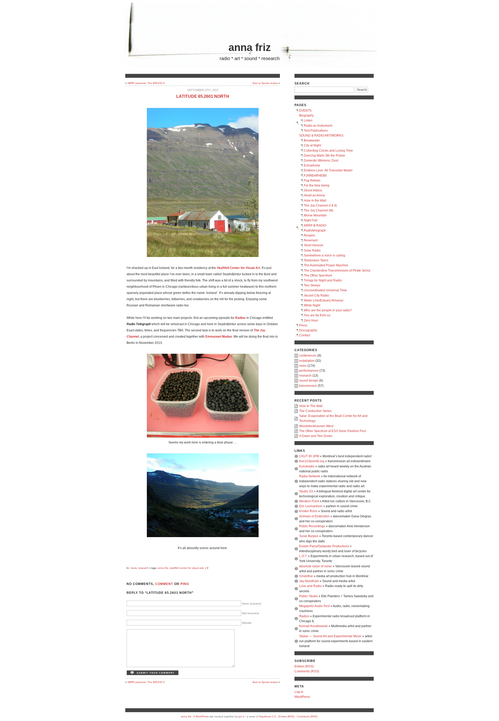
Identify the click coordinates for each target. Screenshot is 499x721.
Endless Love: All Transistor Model (328, 170)
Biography (306, 115)
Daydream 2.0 (267, 716)
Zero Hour (311, 320)
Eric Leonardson (311, 506)
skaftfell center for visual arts (187, 567)
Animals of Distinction (314, 516)
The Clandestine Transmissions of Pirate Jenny (337, 270)
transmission (308, 386)
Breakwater (312, 140)
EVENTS (305, 110)
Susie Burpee (308, 536)
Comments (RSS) (306, 671)
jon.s (241, 716)
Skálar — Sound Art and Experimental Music (330, 636)
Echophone (312, 165)
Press (303, 325)
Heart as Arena (314, 195)
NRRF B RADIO (315, 225)
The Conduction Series (315, 411)
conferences (308, 355)
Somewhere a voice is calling (324, 255)
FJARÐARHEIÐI (315, 175)
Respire (309, 235)
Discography (308, 330)
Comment (164, 584)
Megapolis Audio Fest (314, 606)
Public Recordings (312, 526)
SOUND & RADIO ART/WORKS (321, 135)
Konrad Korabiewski (313, 626)
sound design (308, 380)
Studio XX (306, 491)
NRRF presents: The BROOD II (146, 83)
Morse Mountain (315, 215)
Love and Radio (310, 586)
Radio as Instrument (318, 125)
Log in (298, 692)
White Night (312, 305)
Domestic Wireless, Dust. (321, 160)
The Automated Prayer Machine (326, 265)
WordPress (302, 697)
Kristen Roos (308, 511)
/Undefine (306, 576)
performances (309, 370)
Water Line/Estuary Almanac (324, 300)
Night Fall (310, 220)
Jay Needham (309, 581)
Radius (304, 616)
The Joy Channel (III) (318, 210)
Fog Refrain (312, 180)
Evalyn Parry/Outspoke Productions (324, 546)
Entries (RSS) (304, 666)
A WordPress (201, 716)
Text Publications (316, 130)
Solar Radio (312, 250)
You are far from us (317, 315)
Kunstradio (306, 466)
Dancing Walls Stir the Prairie (324, 155)
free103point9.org (311, 461)
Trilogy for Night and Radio (323, 280)
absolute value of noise (315, 566)
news (133, 567)
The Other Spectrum (318, 275)
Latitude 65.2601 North (202, 96)
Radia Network (309, 476)
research (143, 567)
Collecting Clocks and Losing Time (328, 150)
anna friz (249, 47)
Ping (184, 584)
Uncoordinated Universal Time (325, 290)
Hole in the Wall (315, 200)
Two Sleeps (312, 285)
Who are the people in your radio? (328, 310)
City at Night (312, 145)
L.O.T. (303, 556)
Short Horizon (313, 245)
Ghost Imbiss (313, 190)
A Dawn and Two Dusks (315, 436)
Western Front (309, 501)
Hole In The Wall (311, 406)
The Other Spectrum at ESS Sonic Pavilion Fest (332, 431)
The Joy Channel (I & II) (320, 205)
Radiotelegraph (315, 230)
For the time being (316, 185)
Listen (308, 120)
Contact (304, 335)
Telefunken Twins (316, 260)
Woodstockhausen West (316, 426)
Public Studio (308, 596)
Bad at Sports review (265, 83)
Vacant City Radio (316, 295)
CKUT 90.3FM (309, 456)
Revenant (311, 240)
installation (306, 361)
